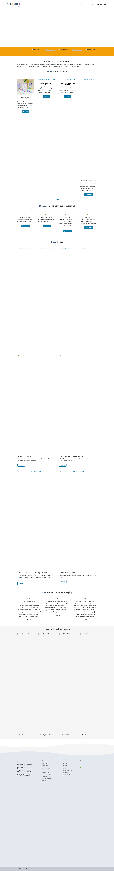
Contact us (99, 4)
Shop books (88, 194)
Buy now (25, 111)
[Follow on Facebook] (85, 764)
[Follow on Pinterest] (89, 764)
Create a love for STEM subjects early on (34, 572)
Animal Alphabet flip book (46, 84)
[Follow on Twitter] (87, 763)
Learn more (67, 231)
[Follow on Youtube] (83, 763)
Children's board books (88, 181)
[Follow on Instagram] (81, 763)
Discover (21, 465)
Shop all (57, 199)
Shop (86, 4)
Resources (46, 225)
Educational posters (68, 572)
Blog (105, 4)
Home (81, 4)
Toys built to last (24, 456)
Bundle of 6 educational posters (67, 84)
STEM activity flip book (25, 98)
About (92, 4)
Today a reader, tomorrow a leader (73, 456)
